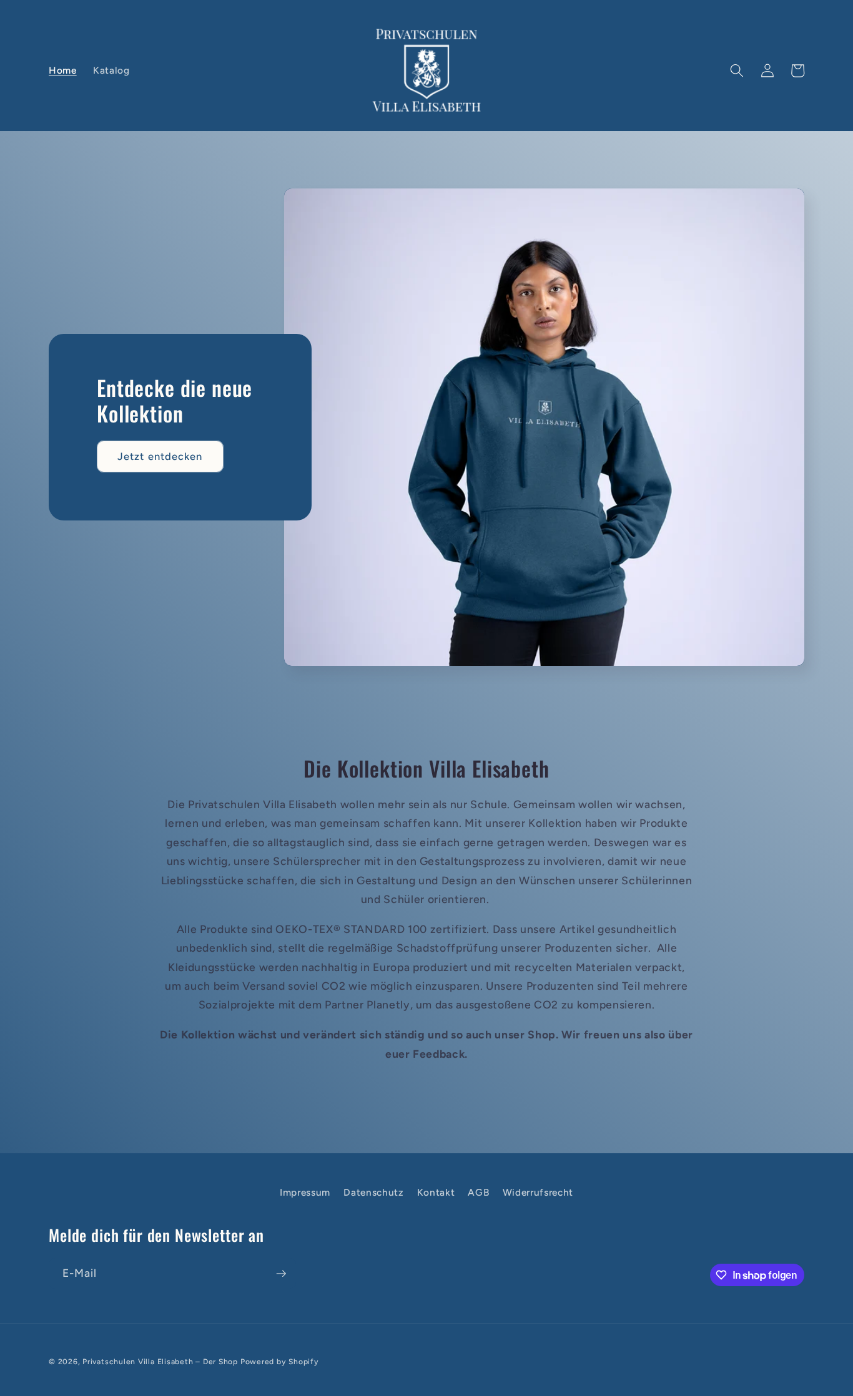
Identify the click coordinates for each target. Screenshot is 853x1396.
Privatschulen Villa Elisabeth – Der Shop (160, 1361)
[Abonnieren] (281, 1273)
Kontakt (436, 1192)
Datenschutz (373, 1192)
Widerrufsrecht (538, 1192)
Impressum (305, 1192)
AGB (478, 1192)
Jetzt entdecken (160, 456)
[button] (737, 70)
